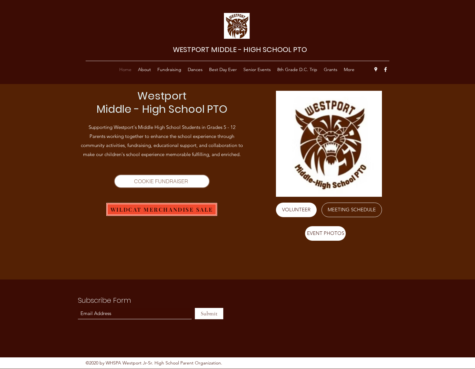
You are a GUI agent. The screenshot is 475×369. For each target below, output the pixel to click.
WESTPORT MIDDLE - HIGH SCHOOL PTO (240, 50)
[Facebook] (385, 69)
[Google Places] (376, 69)
